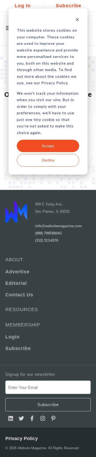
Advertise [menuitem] (17, 271)
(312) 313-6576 (46, 240)
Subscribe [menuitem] (18, 348)
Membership (22, 324)
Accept (48, 145)
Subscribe (68, 5)
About (14, 259)
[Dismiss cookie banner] (77, 20)
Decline (48, 160)
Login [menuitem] (12, 337)
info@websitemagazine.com (58, 226)
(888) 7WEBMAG (48, 233)
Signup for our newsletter (30, 374)
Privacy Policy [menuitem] (21, 438)
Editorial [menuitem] (16, 283)
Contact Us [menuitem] (19, 294)
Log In (23, 5)
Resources (21, 309)
